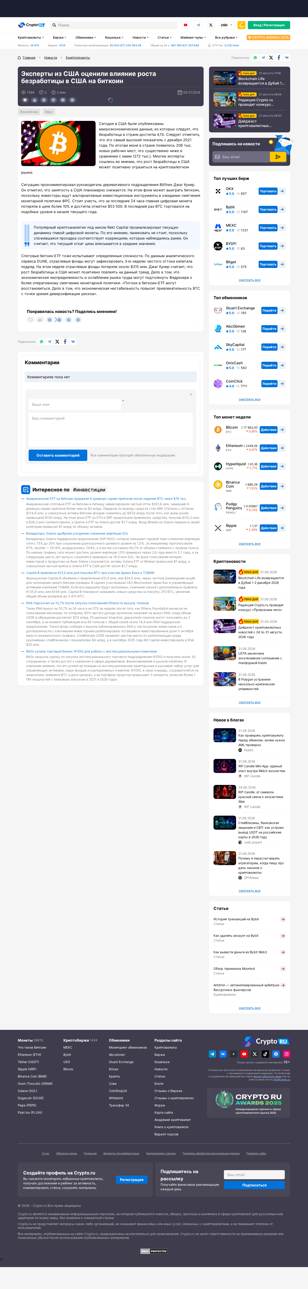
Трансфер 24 (119, 1105)
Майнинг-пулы (192, 37)
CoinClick (234, 381)
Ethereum (234, 446)
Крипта (114, 1076)
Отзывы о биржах (168, 1091)
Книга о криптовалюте (171, 1127)
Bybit (230, 207)
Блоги (158, 1083)
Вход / (258, 25)
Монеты (25, 1040)
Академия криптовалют (172, 1120)
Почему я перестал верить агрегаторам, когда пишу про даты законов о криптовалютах (261, 865)
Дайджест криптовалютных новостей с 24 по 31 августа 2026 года (256, 123)
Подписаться (254, 1185)
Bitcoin (232, 427)
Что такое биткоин (32, 1047)
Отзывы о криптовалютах (174, 1098)
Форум (159, 1105)
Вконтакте (286, 57)
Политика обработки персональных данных (211, 1153)
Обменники (84, 37)
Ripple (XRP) (27, 1069)
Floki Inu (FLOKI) (30, 1112)
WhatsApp (255, 57)
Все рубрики (225, 37)
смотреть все (249, 280)
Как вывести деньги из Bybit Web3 (240, 952)
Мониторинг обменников (128, 1047)
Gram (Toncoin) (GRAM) (35, 1083)
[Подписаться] (278, 157)
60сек (113, 1069)
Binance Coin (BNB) (32, 1076)
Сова (113, 1083)
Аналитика (30, 112)
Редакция (90, 1153)
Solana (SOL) (27, 1091)
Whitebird (116, 1098)
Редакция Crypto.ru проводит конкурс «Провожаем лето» (255, 102)
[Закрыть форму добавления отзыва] (191, 394)
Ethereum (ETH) (29, 1055)
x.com (211, 25)
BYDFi (231, 244)
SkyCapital (235, 345)
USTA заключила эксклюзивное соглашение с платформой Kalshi (260, 658)
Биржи (58, 37)
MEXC (231, 225)
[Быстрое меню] (241, 25)
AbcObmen (235, 326)
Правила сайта (256, 1153)
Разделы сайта (168, 1040)
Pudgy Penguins (234, 506)
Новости (139, 37)
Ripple (231, 526)
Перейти (269, 310)
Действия (268, 430)
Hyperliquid (236, 464)
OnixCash (234, 363)
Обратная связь (66, 1153)
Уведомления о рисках (161, 1153)
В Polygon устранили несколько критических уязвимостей (256, 684)
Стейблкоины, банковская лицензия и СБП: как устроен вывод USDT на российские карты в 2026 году (261, 830)
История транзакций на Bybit (236, 919)
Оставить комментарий (58, 455)
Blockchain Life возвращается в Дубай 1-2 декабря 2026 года (262, 80)
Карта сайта (163, 1112)
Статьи (163, 37)
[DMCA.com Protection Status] (154, 1251)
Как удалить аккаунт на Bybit (236, 935)
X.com (271, 57)
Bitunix (68, 1069)
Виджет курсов (166, 1134)
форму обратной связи (267, 1076)
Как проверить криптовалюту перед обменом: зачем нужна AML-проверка (261, 740)
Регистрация (274, 25)
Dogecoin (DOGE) (31, 1098)
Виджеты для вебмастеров (121, 1153)
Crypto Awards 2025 (270, 37)
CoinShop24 (118, 1091)
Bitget (231, 262)
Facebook (279, 57)
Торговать (268, 191)
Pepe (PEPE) (27, 1105)
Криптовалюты (29, 37)
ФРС (50, 112)
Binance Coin (233, 484)
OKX (230, 189)
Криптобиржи (76, 1040)
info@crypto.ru (281, 1079)
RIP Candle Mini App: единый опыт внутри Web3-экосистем (261, 768)
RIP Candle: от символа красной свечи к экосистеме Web (260, 796)
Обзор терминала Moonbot (234, 968)
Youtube (186, 25)
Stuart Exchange (240, 308)
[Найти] (54, 25)
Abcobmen (117, 1055)
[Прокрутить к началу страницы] (297, 1260)
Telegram (198, 25)
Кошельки (112, 37)
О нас (45, 1153)
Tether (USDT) (28, 1062)
